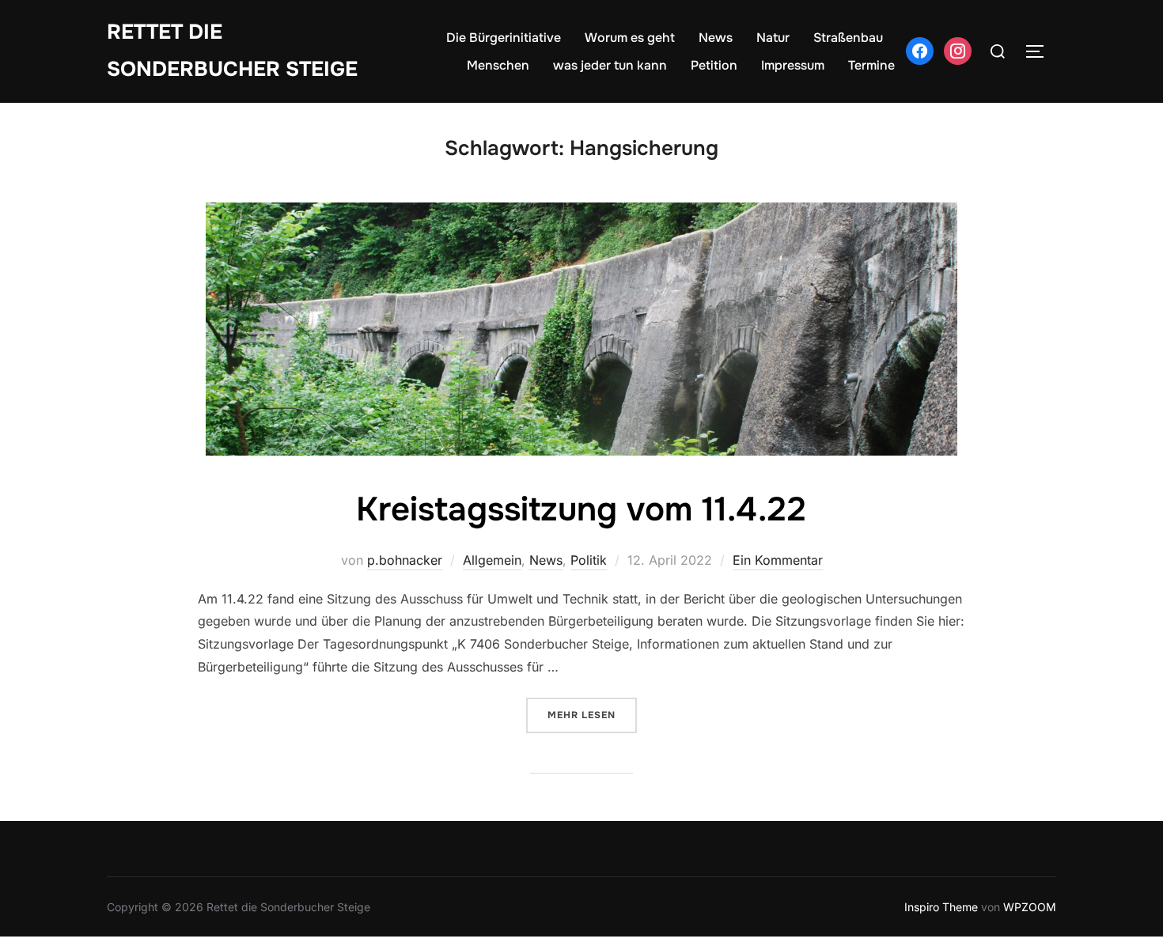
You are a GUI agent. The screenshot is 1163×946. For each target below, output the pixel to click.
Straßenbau (848, 37)
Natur (773, 37)
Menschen (498, 65)
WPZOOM (1029, 907)
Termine (871, 65)
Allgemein (492, 560)
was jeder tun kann (610, 65)
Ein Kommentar (778, 560)
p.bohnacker (404, 560)
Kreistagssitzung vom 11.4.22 (581, 509)
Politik (588, 560)
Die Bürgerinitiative (503, 37)
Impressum (792, 65)
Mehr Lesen (592, 714)
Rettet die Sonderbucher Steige (232, 50)
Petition (714, 65)
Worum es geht (630, 37)
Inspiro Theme (941, 907)
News (716, 37)
